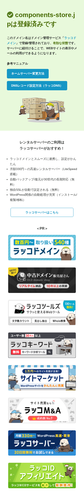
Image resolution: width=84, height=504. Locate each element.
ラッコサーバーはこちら (42, 212)
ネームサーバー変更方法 (27, 73)
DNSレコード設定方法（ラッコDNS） (37, 85)
